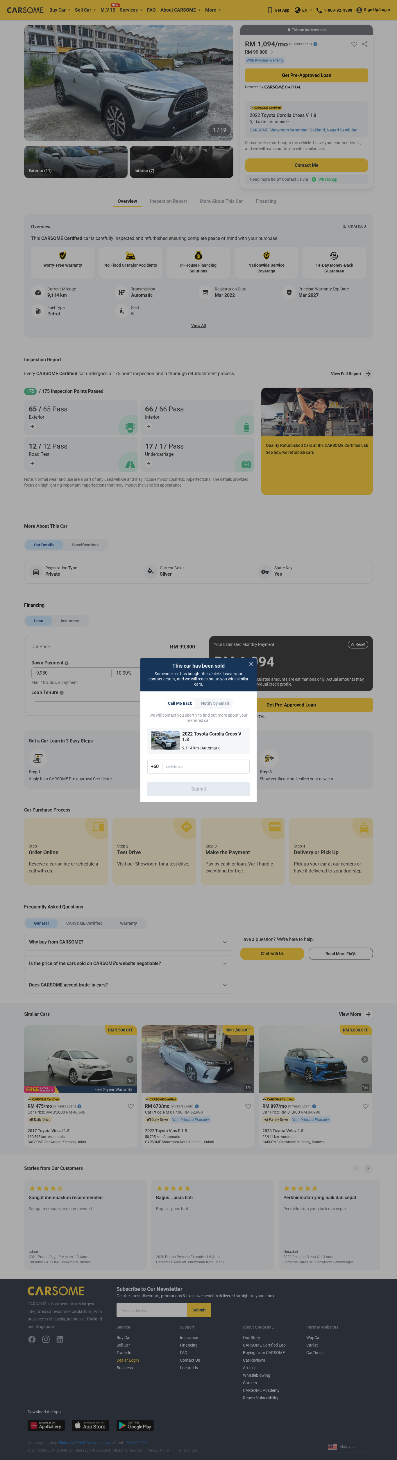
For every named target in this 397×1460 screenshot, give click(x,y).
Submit (198, 789)
